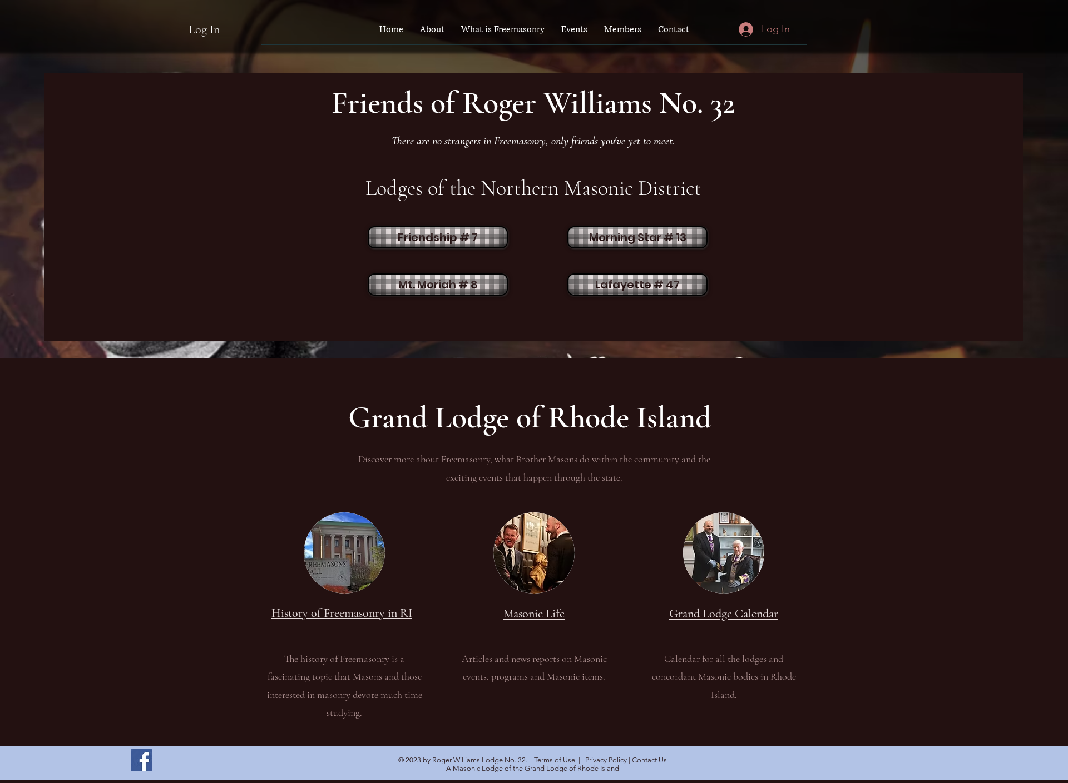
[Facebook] (141, 760)
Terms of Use (554, 760)
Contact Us (649, 760)
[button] (432, 29)
